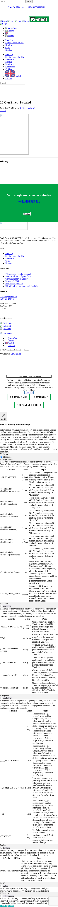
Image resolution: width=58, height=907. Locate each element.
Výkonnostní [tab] (5, 893)
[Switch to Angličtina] (6, 33)
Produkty (9, 253)
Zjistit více (29, 392)
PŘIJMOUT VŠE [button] (18, 397)
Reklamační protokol (14, 284)
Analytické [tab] (4, 695)
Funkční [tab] (3, 845)
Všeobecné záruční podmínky (18, 276)
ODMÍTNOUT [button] (41, 397)
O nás (7, 261)
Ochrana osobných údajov (16, 279)
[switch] (1, 606)
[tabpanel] (29, 531)
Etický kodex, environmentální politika (21, 286)
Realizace (9, 258)
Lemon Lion (16, 354)
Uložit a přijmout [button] (7, 906)
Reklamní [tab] (4, 603)
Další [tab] (2, 883)
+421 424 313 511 (29, 201)
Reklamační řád (12, 281)
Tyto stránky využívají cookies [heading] (29, 376)
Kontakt (8, 263)
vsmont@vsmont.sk (36, 7)
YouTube (7, 328)
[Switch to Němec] (9, 35)
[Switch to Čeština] (9, 31)
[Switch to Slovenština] (11, 28)
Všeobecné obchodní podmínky (19, 274)
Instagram (8, 323)
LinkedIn (7, 326)
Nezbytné (7, 457)
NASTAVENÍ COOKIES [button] (29, 405)
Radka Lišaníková (27, 108)
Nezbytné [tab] (4, 454)
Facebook (8, 333)
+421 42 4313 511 (16, 7)
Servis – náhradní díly (14, 256)
